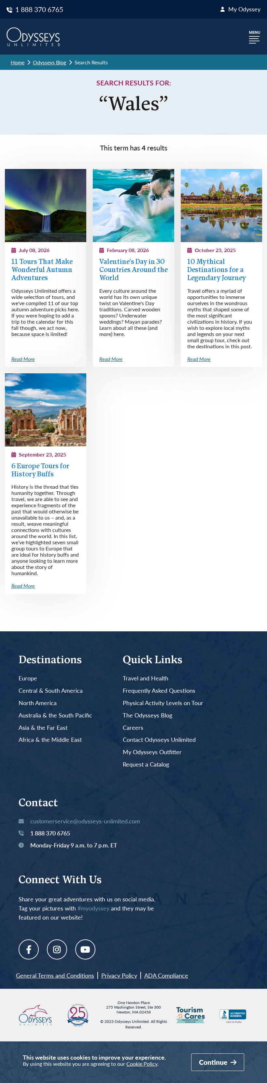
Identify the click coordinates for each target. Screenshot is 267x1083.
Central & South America (51, 691)
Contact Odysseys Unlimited (159, 740)
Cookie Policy (141, 1063)
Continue (214, 1062)
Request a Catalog (146, 764)
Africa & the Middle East (50, 740)
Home (17, 62)
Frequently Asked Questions (159, 691)
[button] (254, 37)
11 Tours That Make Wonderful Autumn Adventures (42, 270)
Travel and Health (145, 678)
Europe (28, 678)
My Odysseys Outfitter (152, 752)
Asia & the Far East (43, 728)
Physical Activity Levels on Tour (163, 703)
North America (38, 703)
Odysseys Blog (49, 62)
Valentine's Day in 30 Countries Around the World (133, 270)
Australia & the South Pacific (55, 715)
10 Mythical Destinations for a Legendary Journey (216, 270)
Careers (133, 728)
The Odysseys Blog (147, 715)
